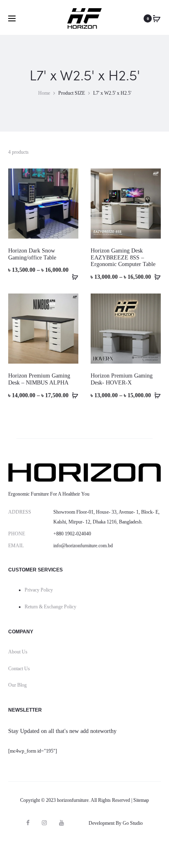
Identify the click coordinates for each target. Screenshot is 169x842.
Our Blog (17, 685)
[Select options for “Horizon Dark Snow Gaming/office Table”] (72, 277)
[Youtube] (61, 823)
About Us (17, 652)
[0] (157, 18)
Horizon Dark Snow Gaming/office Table (32, 254)
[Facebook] (28, 823)
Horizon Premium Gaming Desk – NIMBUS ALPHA (39, 379)
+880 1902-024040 (72, 534)
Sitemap (141, 800)
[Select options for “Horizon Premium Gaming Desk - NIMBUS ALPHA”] (72, 395)
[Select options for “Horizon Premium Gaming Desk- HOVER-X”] (154, 395)
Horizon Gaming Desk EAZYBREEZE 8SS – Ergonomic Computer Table (123, 258)
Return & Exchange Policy (50, 607)
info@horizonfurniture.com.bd (83, 545)
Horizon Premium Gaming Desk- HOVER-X (122, 379)
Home (44, 93)
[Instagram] (44, 823)
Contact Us (19, 668)
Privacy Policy (39, 590)
